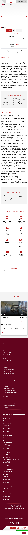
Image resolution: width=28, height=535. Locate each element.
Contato (6, 407)
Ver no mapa (6, 431)
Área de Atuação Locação (10, 403)
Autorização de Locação (9, 390)
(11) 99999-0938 (8, 421)
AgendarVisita (13, 528)
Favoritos (6, 367)
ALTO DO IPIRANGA (6, 318)
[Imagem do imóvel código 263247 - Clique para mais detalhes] (14, 308)
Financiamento (7, 382)
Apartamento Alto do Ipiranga (14, 34)
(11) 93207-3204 (8, 472)
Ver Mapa (9, 30)
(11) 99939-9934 (8, 438)
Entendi (24, 533)
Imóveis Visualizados (9, 369)
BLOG (4, 350)
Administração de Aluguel (10, 380)
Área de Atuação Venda (9, 401)
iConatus (16, 262)
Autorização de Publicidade (10, 392)
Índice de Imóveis (8, 371)
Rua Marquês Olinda (14, 36)
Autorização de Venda (9, 388)
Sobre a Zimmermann (9, 399)
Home (4, 348)
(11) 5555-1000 (7, 455)
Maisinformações (18, 528)
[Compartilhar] (20, 318)
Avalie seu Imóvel (8, 365)
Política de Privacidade (8, 352)
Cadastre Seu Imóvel (9, 363)
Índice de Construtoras (9, 373)
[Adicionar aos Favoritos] (20, 30)
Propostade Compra (24, 528)
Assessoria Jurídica (8, 384)
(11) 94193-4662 (8, 488)
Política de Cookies (15, 534)
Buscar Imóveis (7, 361)
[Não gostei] (17, 30)
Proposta (6, 386)
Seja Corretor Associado (9, 405)
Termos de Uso (6, 354)
